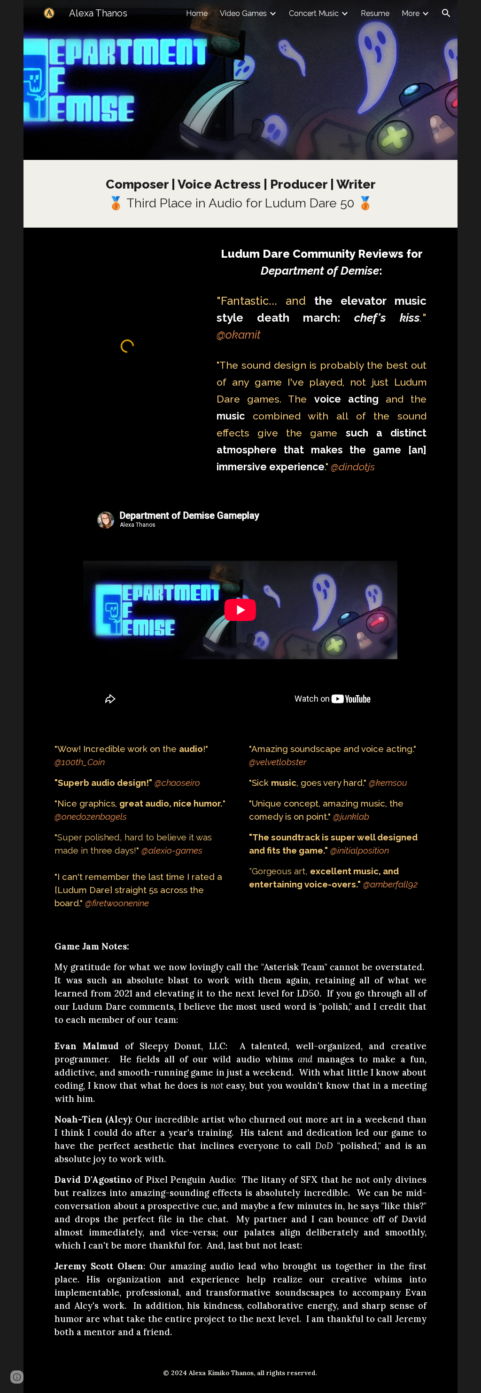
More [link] (410, 13)
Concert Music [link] (314, 13)
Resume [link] (375, 13)
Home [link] (197, 13)
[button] (446, 13)
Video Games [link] (243, 13)
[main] (240, 193)
